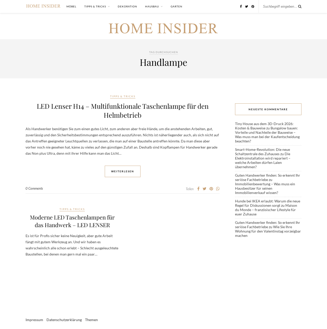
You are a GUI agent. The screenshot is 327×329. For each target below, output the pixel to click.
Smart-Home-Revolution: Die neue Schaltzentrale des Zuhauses (262, 151)
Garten (176, 6)
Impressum (34, 320)
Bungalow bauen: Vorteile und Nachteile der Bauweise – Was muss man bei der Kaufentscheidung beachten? (267, 134)
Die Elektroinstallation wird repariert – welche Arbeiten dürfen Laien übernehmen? (262, 160)
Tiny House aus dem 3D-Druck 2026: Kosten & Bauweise (264, 125)
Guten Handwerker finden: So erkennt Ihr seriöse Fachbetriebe (267, 177)
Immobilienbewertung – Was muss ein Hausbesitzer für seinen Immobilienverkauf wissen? (265, 188)
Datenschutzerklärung (64, 320)
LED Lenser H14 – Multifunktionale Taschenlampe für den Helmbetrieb (123, 110)
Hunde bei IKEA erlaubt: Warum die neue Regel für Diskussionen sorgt (267, 203)
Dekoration (127, 6)
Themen (91, 320)
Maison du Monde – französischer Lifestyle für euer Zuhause (266, 209)
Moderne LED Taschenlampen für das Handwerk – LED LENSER (72, 221)
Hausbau (152, 6)
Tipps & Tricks (95, 6)
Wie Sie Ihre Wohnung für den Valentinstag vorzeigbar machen (268, 231)
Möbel (71, 6)
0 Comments (34, 188)
